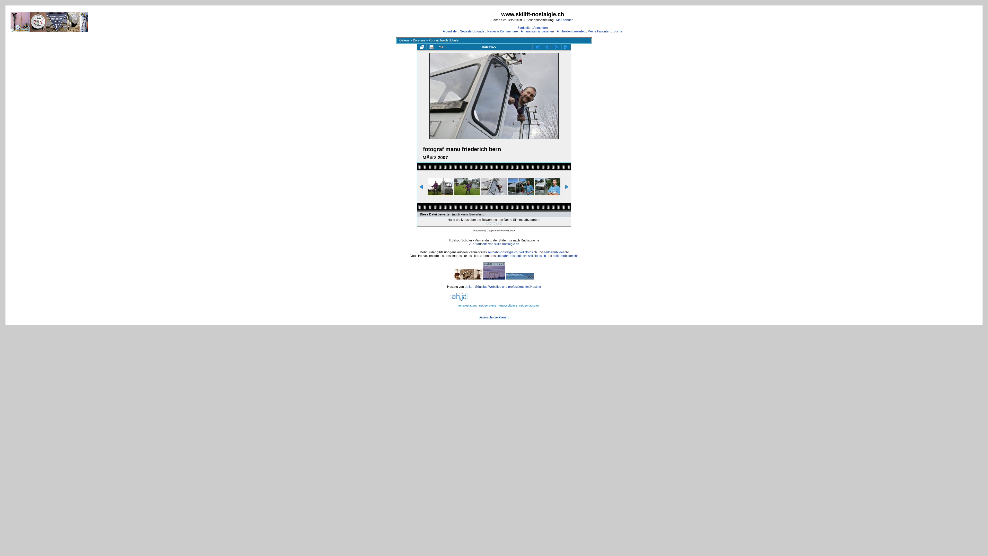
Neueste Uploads (472, 31)
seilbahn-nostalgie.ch (503, 252)
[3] (494, 223)
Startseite (524, 28)
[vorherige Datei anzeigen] (547, 47)
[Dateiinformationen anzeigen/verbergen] (431, 47)
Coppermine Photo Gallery (501, 230)
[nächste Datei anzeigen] (556, 47)
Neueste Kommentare (502, 31)
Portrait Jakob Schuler (444, 40)
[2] (490, 223)
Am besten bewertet (571, 31)
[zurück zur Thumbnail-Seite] (422, 47)
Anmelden (540, 28)
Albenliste (450, 31)
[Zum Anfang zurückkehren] (537, 47)
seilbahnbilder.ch (556, 252)
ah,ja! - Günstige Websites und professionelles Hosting (503, 287)
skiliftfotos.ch (528, 252)
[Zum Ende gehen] (566, 47)
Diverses (419, 40)
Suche (617, 31)
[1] (487, 223)
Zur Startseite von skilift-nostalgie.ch (494, 244)
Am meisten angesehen (537, 31)
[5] (500, 223)
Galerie (404, 40)
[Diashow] (441, 47)
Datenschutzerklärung (494, 317)
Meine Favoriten (599, 31)
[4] (497, 223)
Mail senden (565, 20)
